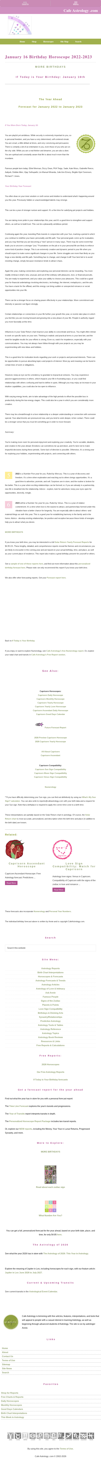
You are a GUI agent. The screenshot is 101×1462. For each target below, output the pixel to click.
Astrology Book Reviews (50, 1037)
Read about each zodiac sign (50, 1187)
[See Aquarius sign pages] (83, 1441)
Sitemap (6, 1364)
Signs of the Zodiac (50, 1001)
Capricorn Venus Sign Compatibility (50, 777)
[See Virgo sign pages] (47, 1441)
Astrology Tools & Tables (50, 1025)
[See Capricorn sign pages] (76, 1441)
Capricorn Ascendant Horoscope (27, 865)
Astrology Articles (50, 985)
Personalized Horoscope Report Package (29, 1121)
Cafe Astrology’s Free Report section (48, 655)
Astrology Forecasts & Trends (50, 981)
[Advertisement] (50, 609)
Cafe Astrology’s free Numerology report (65, 651)
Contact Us (7, 1356)
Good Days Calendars (12, 1409)
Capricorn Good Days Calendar (50, 714)
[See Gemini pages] (25, 1441)
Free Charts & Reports (12, 1397)
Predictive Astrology (50, 1021)
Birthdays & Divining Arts (50, 1013)
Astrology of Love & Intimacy (50, 989)
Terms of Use (8, 1360)
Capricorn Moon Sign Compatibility (50, 773)
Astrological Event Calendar (43, 1291)
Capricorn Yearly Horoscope (50, 703)
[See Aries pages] (10, 1441)
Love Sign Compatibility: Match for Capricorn (74, 866)
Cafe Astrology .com (19, 24)
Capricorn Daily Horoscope (50, 695)
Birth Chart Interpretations (50, 972)
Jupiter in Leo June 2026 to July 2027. (23, 1273)
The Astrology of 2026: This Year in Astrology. (66, 1253)
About (5, 1352)
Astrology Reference (50, 1029)
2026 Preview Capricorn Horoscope (50, 737)
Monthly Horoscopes (11, 1405)
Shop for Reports (9, 1393)
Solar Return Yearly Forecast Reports (72, 542)
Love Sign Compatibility (50, 1009)
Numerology (50, 787)
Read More (11, 883)
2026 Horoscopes (50, 1064)
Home (5, 1348)
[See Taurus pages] (17, 1441)
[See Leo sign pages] (39, 1441)
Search (5, 1372)
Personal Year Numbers (60, 911)
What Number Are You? (50, 1215)
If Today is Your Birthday (23, 641)
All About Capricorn (50, 751)
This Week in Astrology (12, 1417)
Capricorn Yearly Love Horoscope (50, 706)
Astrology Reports (50, 968)
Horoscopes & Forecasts (50, 976)
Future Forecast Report (55, 727)
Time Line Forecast (18, 1106)
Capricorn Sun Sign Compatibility (50, 769)
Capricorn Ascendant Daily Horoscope (50, 710)
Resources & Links (50, 1041)
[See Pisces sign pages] (90, 1441)
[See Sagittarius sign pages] (68, 1441)
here (59, 1234)
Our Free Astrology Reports (50, 1072)
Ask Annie (50, 993)
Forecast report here (56, 578)
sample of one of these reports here (27, 564)
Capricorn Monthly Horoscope (50, 699)
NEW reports (25, 1129)
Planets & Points (50, 1005)
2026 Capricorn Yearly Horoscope (50, 741)
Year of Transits (17, 1114)
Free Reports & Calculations (50, 1045)
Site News (7, 1368)
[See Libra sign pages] (53, 1441)
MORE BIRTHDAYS (50, 66)
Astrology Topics (50, 1033)
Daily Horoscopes (10, 1401)
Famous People (50, 997)
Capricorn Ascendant (50, 755)
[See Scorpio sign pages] (60, 1441)
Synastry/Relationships (50, 1017)
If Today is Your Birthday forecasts (50, 1080)
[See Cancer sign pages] (32, 1441)
